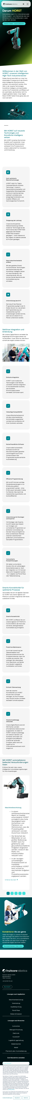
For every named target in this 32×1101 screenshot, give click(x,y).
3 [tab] (16, 893)
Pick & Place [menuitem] (16, 1010)
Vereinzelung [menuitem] (16, 1003)
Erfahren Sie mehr (11, 880)
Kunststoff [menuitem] (16, 1037)
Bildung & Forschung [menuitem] (16, 1029)
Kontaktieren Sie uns (13, 946)
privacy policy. (11, 1089)
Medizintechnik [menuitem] (16, 1044)
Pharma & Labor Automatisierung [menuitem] (16, 1051)
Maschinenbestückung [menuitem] (16, 1000)
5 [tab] (24, 893)
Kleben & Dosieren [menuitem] (16, 1014)
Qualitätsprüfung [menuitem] (16, 1007)
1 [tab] (8, 893)
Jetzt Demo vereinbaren (14, 23)
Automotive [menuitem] (16, 1026)
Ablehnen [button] (26, 1097)
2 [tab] (12, 893)
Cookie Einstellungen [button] (7, 1097)
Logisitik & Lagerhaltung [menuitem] (16, 1040)
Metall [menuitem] (16, 1047)
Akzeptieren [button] (17, 1097)
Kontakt (7, 987)
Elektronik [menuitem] (16, 1033)
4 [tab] (20, 893)
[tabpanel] (16, 832)
